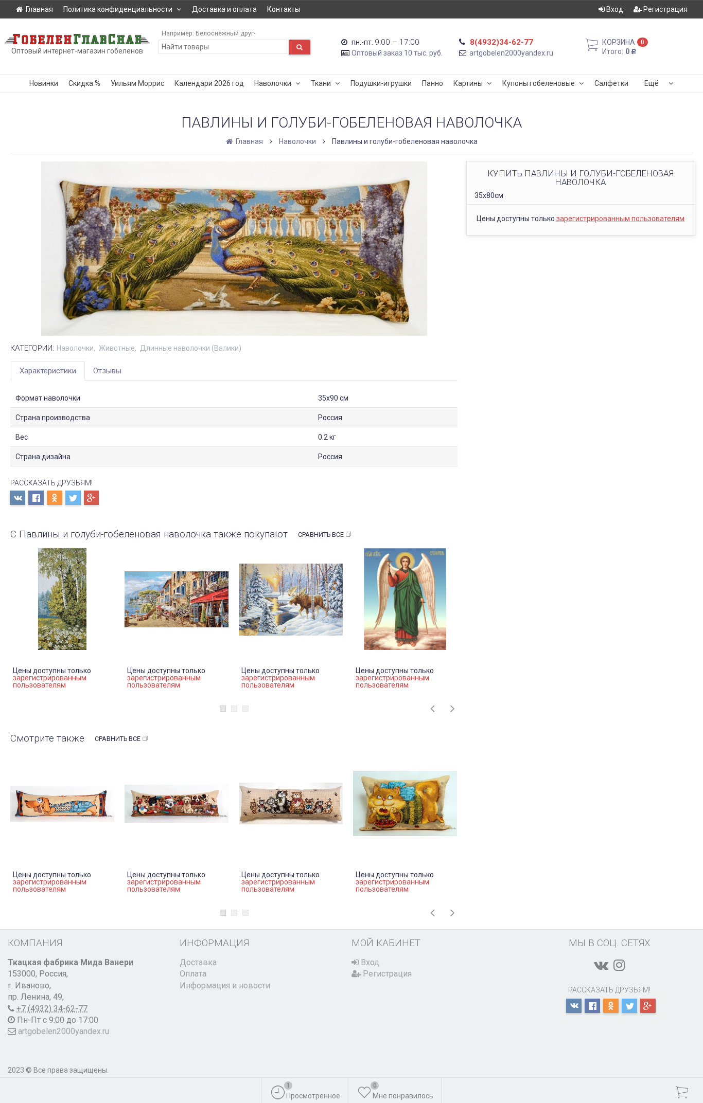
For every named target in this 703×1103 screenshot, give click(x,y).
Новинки (43, 83)
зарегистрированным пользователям (620, 218)
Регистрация (665, 9)
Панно (432, 83)
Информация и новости (225, 985)
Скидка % (84, 83)
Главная (39, 9)
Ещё (651, 83)
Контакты (283, 9)
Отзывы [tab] (107, 370)
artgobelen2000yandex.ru (511, 53)
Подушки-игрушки (381, 83)
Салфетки (611, 83)
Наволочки (272, 83)
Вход (614, 9)
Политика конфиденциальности (117, 9)
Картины (468, 83)
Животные (117, 348)
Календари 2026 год (209, 83)
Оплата (193, 974)
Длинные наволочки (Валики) (190, 348)
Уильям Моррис (137, 83)
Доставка (198, 962)
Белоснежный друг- (225, 33)
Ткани (321, 83)
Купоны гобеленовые (538, 83)
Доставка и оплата (224, 9)
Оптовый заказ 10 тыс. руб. (397, 53)
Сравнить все (321, 534)
